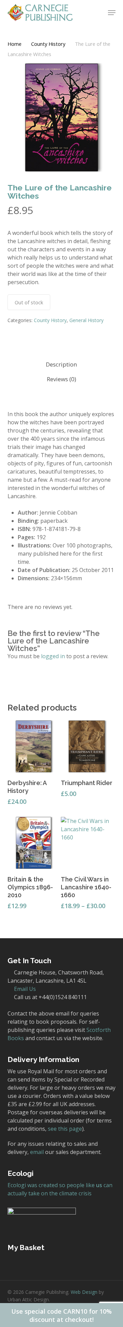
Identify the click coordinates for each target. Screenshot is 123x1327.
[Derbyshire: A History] (33, 746)
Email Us (25, 989)
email (37, 1152)
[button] (111, 12)
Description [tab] (61, 364)
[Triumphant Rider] (87, 746)
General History (86, 320)
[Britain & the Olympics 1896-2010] (33, 843)
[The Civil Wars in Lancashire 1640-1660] (87, 843)
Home (15, 43)
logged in (53, 656)
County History (48, 43)
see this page (65, 1128)
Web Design (84, 1292)
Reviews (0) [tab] (61, 379)
